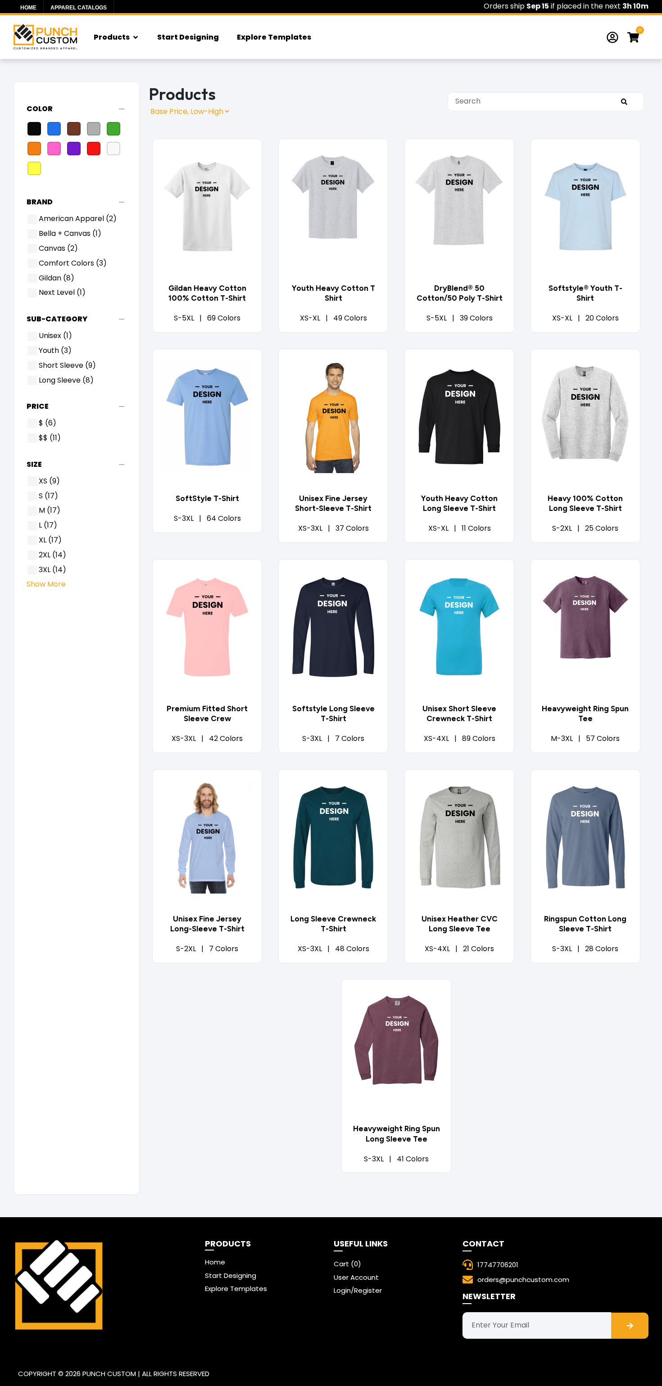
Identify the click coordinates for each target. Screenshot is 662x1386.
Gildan (56, 278)
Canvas (58, 248)
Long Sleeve (66, 380)
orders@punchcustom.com (523, 1279)
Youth (55, 351)
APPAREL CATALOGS (78, 8)
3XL (52, 570)
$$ (50, 438)
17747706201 (497, 1264)
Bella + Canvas (70, 234)
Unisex (55, 336)
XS (49, 481)
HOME (28, 8)
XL (50, 540)
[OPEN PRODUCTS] (135, 37)
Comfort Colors (73, 263)
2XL (52, 555)
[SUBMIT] (624, 102)
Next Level (62, 293)
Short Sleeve (67, 365)
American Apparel (78, 219)
